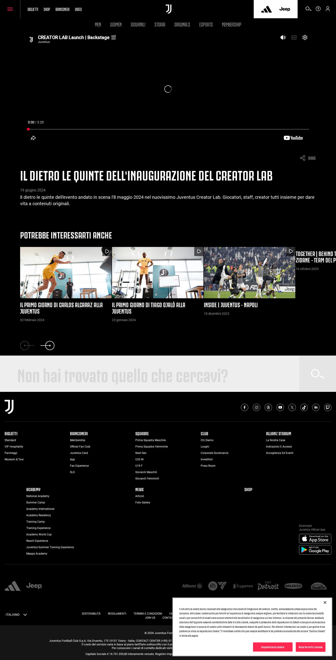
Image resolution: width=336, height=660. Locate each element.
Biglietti (33, 9)
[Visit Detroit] (268, 586)
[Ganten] (319, 586)
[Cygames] (243, 586)
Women (116, 24)
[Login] (327, 10)
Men (98, 24)
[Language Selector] (25, 615)
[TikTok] (304, 407)
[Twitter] (292, 407)
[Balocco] (293, 586)
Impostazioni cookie (272, 647)
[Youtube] (280, 407)
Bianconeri (62, 9)
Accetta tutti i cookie (311, 647)
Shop (47, 9)
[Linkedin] (316, 407)
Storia (160, 24)
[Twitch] (327, 407)
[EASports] (217, 586)
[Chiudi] (325, 602)
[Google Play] (315, 550)
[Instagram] (256, 407)
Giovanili (138, 24)
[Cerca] (308, 10)
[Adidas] (266, 9)
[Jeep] (284, 9)
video (78, 9)
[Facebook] (244, 407)
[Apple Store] (315, 539)
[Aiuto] (318, 10)
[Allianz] (192, 586)
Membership (231, 24)
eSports (206, 24)
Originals (182, 24)
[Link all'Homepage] (168, 9)
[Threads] (268, 407)
